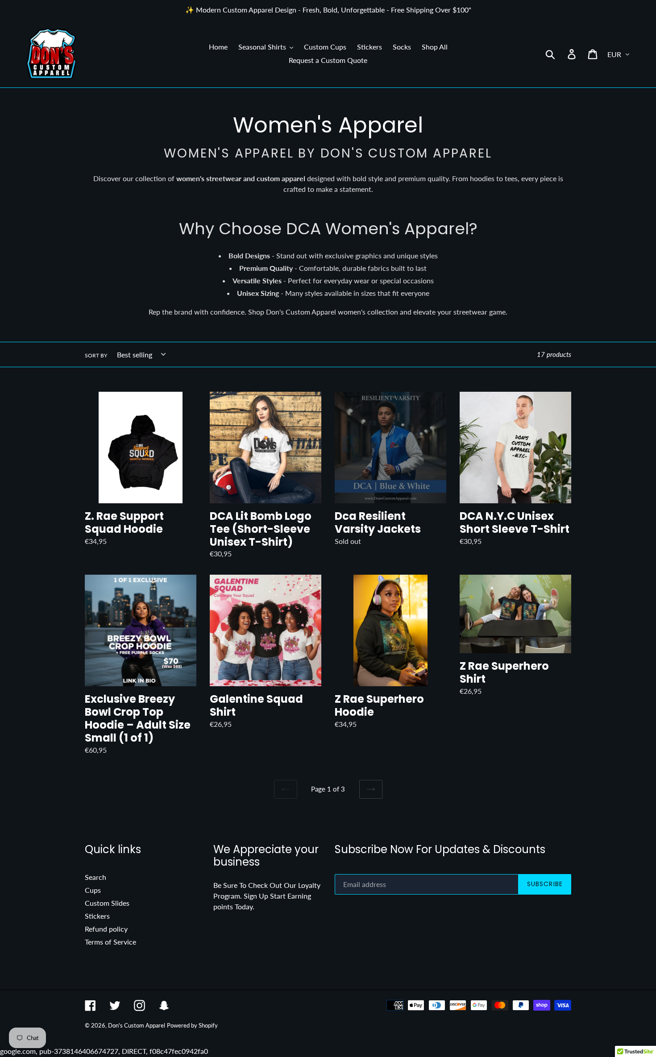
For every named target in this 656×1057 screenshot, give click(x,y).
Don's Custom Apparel (136, 1025)
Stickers (97, 916)
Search (95, 877)
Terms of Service (110, 941)
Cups (93, 890)
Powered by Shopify (192, 1025)
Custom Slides (107, 903)
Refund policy (106, 928)
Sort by (96, 355)
